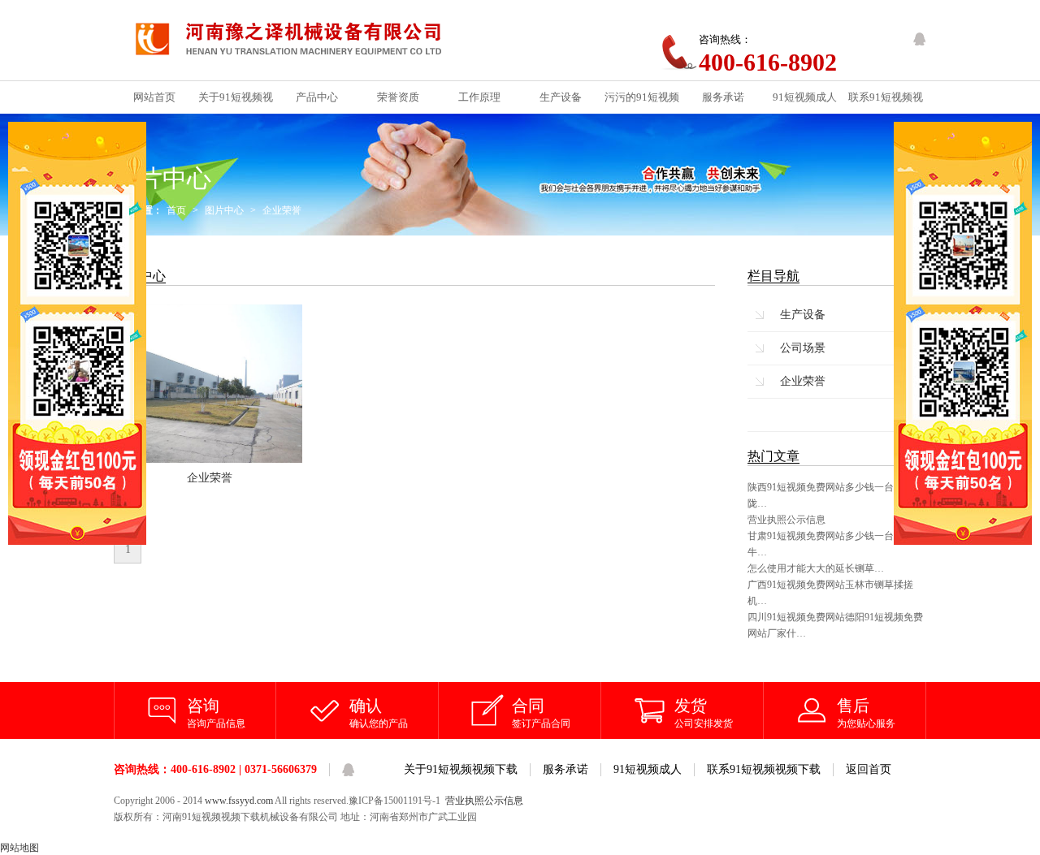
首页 (176, 210)
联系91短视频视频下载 (764, 769)
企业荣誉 (281, 210)
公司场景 (803, 348)
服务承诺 (565, 769)
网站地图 (19, 847)
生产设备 (803, 315)
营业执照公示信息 (787, 519)
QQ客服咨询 (919, 38)
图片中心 (224, 210)
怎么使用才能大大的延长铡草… (816, 568)
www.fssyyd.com (239, 800)
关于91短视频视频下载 (461, 769)
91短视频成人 (647, 769)
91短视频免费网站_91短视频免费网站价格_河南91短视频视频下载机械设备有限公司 (302, 40)
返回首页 (868, 769)
